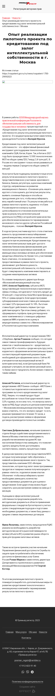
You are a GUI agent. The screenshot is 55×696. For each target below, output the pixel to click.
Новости (16, 18)
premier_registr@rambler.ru (27, 660)
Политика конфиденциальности (27, 681)
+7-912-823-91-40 (27, 666)
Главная (6, 18)
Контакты (26, 638)
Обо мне (33, 632)
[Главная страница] (27, 3)
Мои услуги (21, 632)
